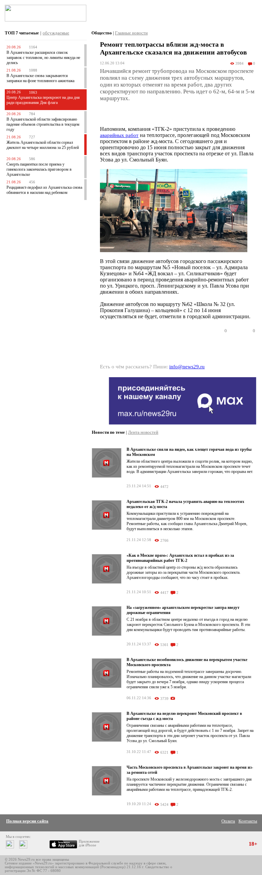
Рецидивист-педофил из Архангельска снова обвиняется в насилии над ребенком (44, 190)
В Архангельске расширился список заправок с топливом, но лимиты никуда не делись (43, 57)
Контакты (247, 821)
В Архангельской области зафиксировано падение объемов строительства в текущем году (42, 124)
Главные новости (131, 32)
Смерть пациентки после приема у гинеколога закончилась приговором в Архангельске (39, 169)
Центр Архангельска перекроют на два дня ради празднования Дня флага (43, 100)
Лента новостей (143, 432)
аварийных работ (119, 135)
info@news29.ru (187, 366)
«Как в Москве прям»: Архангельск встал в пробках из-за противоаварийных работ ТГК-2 (180, 558)
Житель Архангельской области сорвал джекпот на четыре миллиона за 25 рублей (42, 145)
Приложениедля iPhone (89, 843)
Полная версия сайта (27, 821)
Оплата (228, 821)
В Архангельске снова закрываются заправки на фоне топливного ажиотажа (40, 78)
